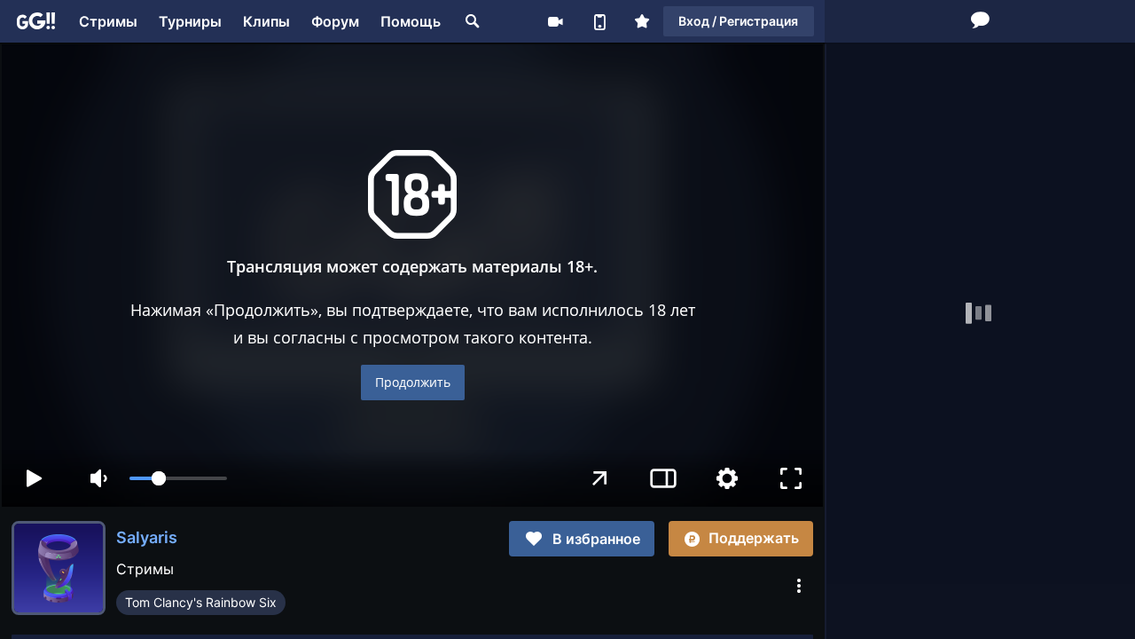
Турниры (190, 21)
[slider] (178, 478)
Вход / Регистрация (738, 20)
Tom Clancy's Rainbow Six (201, 602)
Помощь (410, 21)
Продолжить (412, 382)
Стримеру (555, 21)
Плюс (642, 21)
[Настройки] (727, 478)
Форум (335, 21)
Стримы (108, 21)
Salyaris (146, 537)
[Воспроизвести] (33, 478)
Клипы (266, 21)
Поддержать (753, 538)
